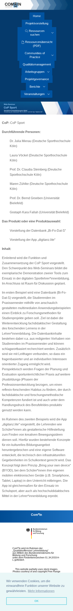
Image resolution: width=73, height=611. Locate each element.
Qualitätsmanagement (37, 64)
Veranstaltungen (34, 94)
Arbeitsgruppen (34, 71)
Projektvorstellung (37, 23)
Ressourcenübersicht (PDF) (38, 43)
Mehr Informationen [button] (41, 591)
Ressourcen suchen (36, 32)
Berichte (35, 86)
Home (37, 16)
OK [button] (36, 600)
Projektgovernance (37, 79)
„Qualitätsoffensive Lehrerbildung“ (30, 550)
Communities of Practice (35, 55)
